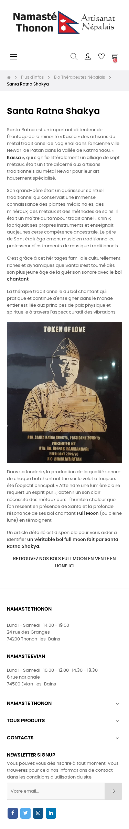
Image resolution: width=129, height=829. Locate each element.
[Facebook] (13, 813)
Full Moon (88, 513)
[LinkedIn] (51, 813)
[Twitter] (25, 813)
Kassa (14, 158)
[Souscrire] (113, 791)
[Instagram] (38, 813)
